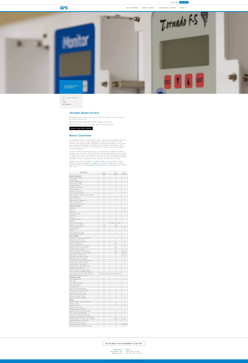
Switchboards (67, 104)
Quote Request (184, 2)
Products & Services (148, 7)
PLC (64, 100)
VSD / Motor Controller (70, 97)
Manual (104, 174)
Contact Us (183, 7)
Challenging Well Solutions (167, 7)
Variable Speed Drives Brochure (81, 128)
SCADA (64, 102)
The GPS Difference (132, 7)
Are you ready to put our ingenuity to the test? (124, 343)
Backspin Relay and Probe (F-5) (96, 165)
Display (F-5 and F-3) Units (95, 161)
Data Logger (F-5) (114, 165)
